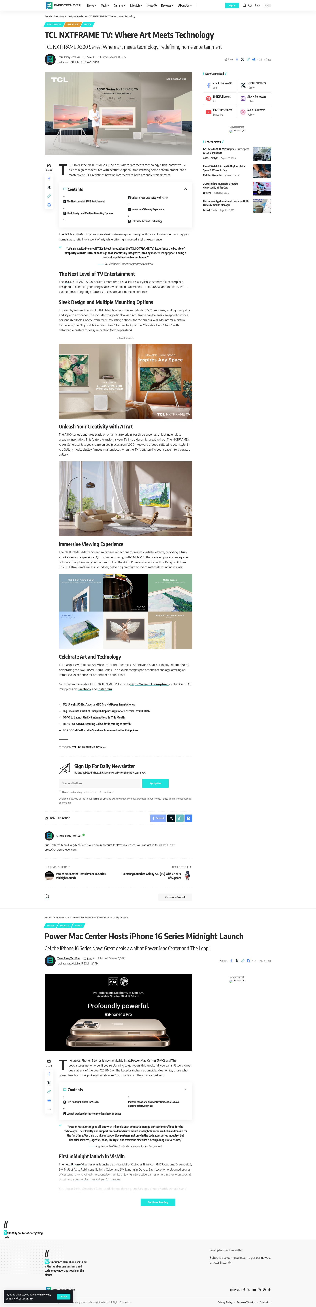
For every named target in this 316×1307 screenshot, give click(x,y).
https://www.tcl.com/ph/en (149, 684)
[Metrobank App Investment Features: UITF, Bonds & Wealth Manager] (262, 206)
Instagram (105, 689)
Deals (51, 925)
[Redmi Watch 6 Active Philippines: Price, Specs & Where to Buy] (262, 171)
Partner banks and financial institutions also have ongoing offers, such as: (153, 1103)
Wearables (217, 175)
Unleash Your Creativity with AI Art (149, 197)
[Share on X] (242, 59)
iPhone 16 (77, 1164)
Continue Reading (158, 1202)
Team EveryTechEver (68, 57)
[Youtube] (220, 112)
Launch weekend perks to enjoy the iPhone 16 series (94, 1113)
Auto (205, 158)
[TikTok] (269, 1289)
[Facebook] (220, 85)
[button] (63, 1297)
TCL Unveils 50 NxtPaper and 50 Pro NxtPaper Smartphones (99, 704)
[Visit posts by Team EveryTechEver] (49, 835)
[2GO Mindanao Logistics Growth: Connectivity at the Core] (262, 188)
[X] (254, 85)
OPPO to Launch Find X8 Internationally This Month (94, 717)
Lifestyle (72, 24)
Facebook (84, 689)
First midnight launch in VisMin (83, 1101)
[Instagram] (254, 98)
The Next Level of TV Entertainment (86, 201)
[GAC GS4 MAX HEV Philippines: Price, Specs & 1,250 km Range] (262, 154)
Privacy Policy (161, 798)
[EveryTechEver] (63, 5)
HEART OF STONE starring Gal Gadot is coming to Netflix (97, 724)
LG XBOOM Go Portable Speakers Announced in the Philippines (100, 730)
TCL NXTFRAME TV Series (92, 747)
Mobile (206, 175)
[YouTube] (254, 1289)
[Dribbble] (254, 112)
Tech (214, 210)
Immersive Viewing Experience (148, 209)
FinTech (206, 210)
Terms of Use (25, 1298)
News (87, 24)
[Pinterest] (220, 98)
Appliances (54, 24)
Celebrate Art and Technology (146, 221)
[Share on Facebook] (236, 59)
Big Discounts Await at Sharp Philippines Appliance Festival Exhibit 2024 (106, 711)
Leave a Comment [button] (177, 897)
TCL (67, 282)
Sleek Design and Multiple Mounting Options (90, 213)
